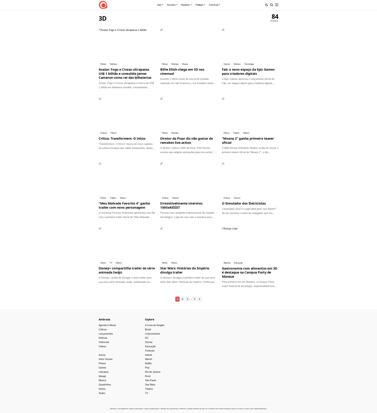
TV (146, 393)
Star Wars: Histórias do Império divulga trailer (184, 270)
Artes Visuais (106, 359)
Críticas (103, 329)
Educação (150, 346)
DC (147, 338)
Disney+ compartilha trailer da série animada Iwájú (127, 270)
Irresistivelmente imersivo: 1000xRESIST (181, 205)
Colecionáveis (152, 333)
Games (102, 367)
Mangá (102, 376)
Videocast (104, 342)
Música (102, 380)
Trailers (149, 389)
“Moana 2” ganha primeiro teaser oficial (248, 140)
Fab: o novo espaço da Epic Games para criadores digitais (248, 71)
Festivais (149, 350)
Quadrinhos (105, 384)
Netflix (148, 363)
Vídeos (102, 346)
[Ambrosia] (103, 4)
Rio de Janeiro (152, 372)
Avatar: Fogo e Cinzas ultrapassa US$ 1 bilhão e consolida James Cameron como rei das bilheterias (125, 73)
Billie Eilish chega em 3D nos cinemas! (182, 71)
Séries (102, 389)
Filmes (102, 363)
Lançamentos (106, 333)
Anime (102, 355)
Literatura (104, 372)
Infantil (148, 355)
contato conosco (243, 408)
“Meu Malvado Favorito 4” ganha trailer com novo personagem (124, 205)
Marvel (148, 359)
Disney (148, 342)
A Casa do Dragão (154, 325)
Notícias (103, 338)
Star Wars (150, 384)
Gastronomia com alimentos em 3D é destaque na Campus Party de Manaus (249, 272)
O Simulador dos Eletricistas (244, 203)
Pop (147, 367)
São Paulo (150, 380)
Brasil (148, 329)
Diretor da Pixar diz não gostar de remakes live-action (186, 140)
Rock (148, 376)
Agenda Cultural (107, 325)
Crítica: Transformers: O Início (122, 138)
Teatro (102, 393)
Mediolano (263, 408)
